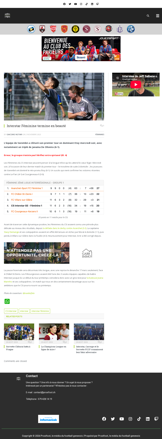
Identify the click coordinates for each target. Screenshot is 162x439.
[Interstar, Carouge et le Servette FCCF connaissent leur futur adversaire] (89, 333)
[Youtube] (75, 4)
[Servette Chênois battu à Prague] (19, 333)
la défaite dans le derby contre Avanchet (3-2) (64, 228)
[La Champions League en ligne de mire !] (54, 333)
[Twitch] (97, 4)
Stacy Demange (11, 232)
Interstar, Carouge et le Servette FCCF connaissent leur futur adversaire (89, 349)
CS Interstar (11, 311)
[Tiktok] (86, 4)
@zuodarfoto (28, 293)
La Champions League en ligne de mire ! (53, 348)
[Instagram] (81, 4)
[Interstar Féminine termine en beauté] (54, 97)
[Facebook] (64, 4)
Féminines (99, 134)
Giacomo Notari (14, 134)
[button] (157, 16)
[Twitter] (70, 4)
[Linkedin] (92, 4)
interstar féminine (40, 311)
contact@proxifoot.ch (44, 392)
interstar (24, 311)
